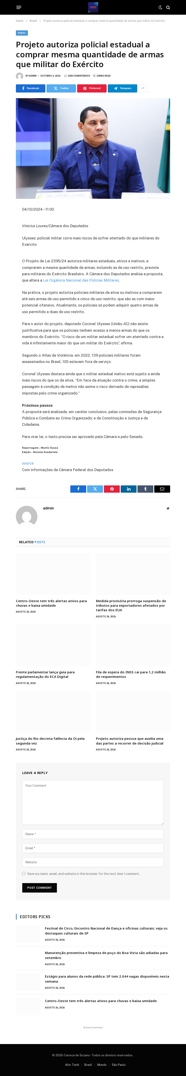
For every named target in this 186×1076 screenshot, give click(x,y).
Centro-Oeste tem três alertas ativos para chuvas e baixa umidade (51, 603)
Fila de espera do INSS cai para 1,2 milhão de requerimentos (131, 674)
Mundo (102, 1064)
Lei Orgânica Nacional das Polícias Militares (81, 280)
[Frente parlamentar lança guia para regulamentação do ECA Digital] (53, 645)
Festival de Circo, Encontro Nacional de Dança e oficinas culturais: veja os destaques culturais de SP (106, 930)
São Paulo (119, 1064)
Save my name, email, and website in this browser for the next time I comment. (83, 874)
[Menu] (19, 7)
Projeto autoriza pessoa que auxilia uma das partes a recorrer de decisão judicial (129, 740)
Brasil (22, 33)
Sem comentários (79, 76)
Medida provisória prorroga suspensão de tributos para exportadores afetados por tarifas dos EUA (131, 605)
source (28, 463)
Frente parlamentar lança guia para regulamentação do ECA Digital (45, 674)
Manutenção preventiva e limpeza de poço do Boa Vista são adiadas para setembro (106, 955)
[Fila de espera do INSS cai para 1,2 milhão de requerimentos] (133, 645)
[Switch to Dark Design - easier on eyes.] (160, 7)
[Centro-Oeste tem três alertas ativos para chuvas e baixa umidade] (53, 574)
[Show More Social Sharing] (142, 88)
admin (33, 76)
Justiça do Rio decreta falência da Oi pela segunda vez (50, 740)
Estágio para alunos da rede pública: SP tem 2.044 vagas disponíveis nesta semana (107, 978)
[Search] (167, 7)
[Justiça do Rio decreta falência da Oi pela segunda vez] (53, 712)
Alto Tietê (72, 1064)
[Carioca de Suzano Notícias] (93, 7)
